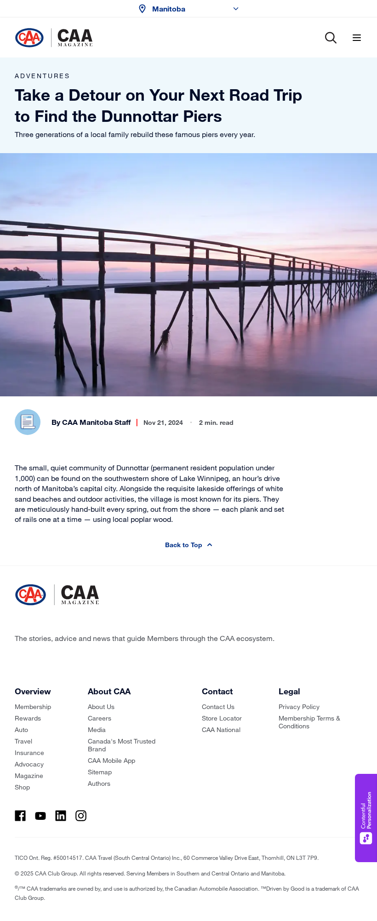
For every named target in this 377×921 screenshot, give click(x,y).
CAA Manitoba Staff (96, 422)
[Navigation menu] (356, 37)
